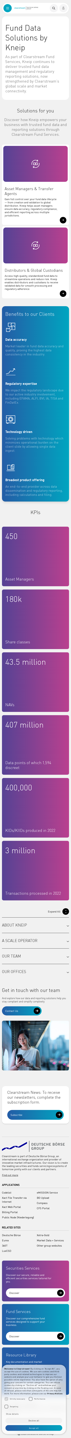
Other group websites (49, 1245)
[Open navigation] (7, 8)
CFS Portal (43, 1208)
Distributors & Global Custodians (34, 270)
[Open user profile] (63, 8)
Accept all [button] (34, 1428)
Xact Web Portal (11, 1207)
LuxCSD (6, 1250)
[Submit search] (53, 8)
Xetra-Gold (43, 1235)
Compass (42, 1203)
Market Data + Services (50, 1240)
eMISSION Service (47, 1192)
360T (5, 1245)
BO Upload (43, 1197)
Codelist (6, 1192)
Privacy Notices (55, 1393)
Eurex (5, 1240)
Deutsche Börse (11, 1235)
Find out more (10, 1175)
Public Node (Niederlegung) (18, 1217)
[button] (63, 220)
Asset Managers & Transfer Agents (29, 191)
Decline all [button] (34, 1420)
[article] (35, 339)
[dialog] (34, 1399)
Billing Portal (10, 1212)
